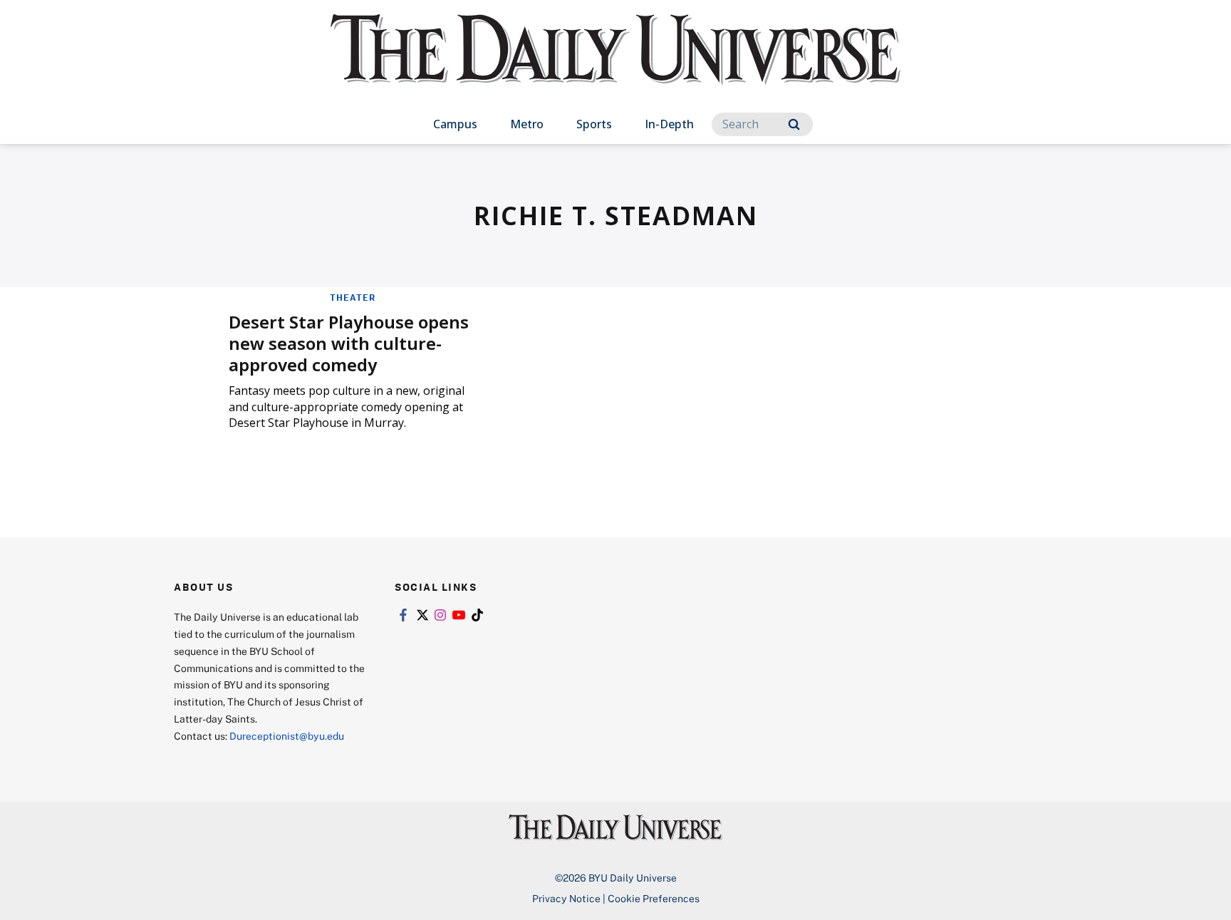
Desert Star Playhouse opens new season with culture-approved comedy (349, 343)
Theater (352, 297)
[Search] (793, 124)
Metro (527, 124)
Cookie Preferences (654, 898)
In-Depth (669, 124)
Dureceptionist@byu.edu (286, 736)
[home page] (615, 63)
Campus (455, 124)
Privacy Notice (566, 898)
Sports (594, 124)
